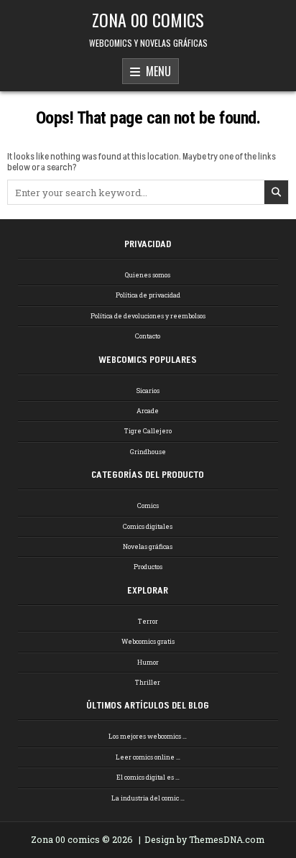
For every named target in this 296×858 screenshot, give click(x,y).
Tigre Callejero (148, 431)
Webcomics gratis (148, 641)
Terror (148, 621)
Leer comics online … (148, 757)
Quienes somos (147, 275)
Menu (155, 71)
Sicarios (148, 391)
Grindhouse (148, 452)
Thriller (147, 682)
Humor (148, 662)
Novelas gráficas (147, 546)
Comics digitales (147, 526)
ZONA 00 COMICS (148, 19)
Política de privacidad (148, 295)
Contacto (147, 336)
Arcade (148, 411)
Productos (148, 567)
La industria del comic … (148, 798)
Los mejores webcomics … (147, 736)
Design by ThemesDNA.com (204, 839)
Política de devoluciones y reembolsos (148, 316)
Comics (148, 505)
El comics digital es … (148, 777)
